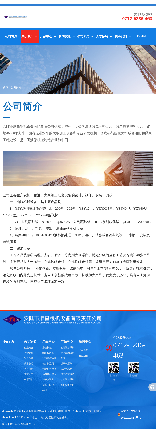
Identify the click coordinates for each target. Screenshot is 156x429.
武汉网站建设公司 (26, 423)
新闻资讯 (65, 36)
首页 (6, 87)
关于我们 (27, 36)
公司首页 (11, 36)
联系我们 (121, 36)
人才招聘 (102, 36)
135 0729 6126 (82, 410)
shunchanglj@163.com (15, 417)
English (141, 36)
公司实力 (83, 36)
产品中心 (46, 36)
